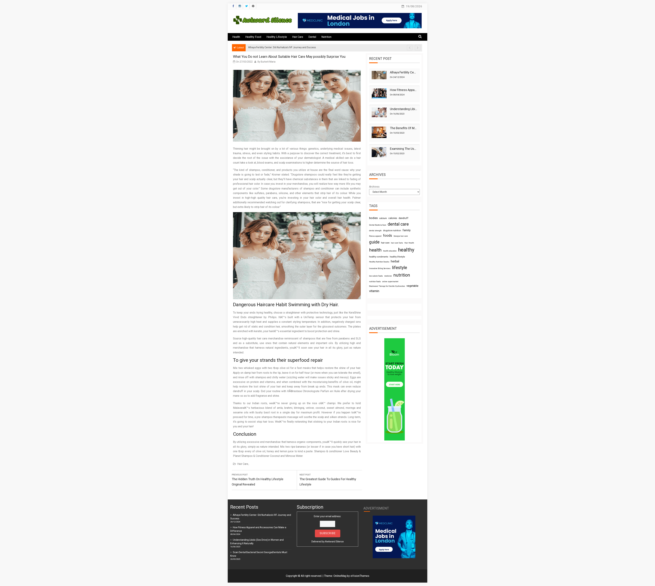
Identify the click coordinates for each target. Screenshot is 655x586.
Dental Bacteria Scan (377, 225)
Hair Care (297, 37)
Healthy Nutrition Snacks (379, 262)
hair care (385, 242)
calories (392, 218)
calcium (383, 218)
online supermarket (390, 281)
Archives (374, 186)
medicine (388, 276)
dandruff (403, 218)
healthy (406, 250)
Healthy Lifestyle (276, 37)
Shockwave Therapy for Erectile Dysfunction (387, 286)
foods (387, 236)
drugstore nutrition (392, 230)
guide (374, 242)
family (407, 230)
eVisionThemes (360, 575)
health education (390, 251)
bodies (373, 218)
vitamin (374, 291)
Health (236, 37)
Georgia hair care (401, 236)
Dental (312, 37)
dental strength (375, 231)
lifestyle (399, 267)
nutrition (401, 275)
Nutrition (326, 37)
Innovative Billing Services (379, 268)
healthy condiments (378, 257)
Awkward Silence (334, 541)
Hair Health (409, 243)
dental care (398, 224)
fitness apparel (375, 236)
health (375, 250)
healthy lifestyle (397, 257)
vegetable (412, 285)
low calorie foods (376, 276)
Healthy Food (253, 37)
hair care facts (397, 243)
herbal (395, 261)
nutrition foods (375, 281)
